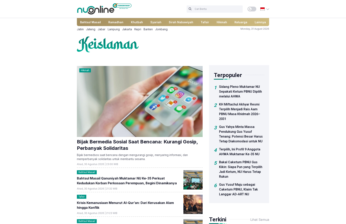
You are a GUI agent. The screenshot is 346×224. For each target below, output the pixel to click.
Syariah (155, 22)
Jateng (90, 29)
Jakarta (127, 29)
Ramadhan (115, 22)
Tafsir (205, 22)
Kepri (137, 29)
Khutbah (137, 22)
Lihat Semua (259, 220)
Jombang (161, 29)
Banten (148, 29)
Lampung (114, 29)
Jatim (80, 29)
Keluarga (240, 22)
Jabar (101, 29)
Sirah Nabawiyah (181, 22)
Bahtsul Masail (90, 22)
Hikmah (222, 22)
